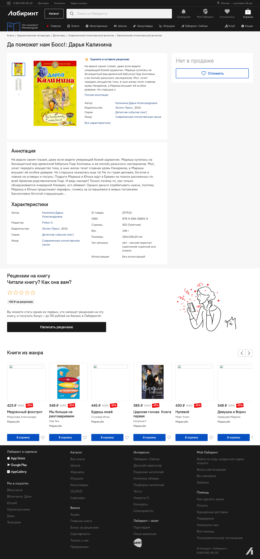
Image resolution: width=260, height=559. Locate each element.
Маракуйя (13, 421)
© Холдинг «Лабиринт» (212, 548)
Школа (122, 26)
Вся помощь (205, 531)
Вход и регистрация (211, 470)
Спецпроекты (143, 511)
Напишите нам (207, 525)
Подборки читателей (149, 485)
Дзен (11, 516)
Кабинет (203, 482)
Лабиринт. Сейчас (196, 26)
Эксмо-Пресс (124, 107)
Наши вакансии (145, 534)
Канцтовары (145, 26)
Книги (75, 26)
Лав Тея (54, 421)
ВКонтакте (14, 490)
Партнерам (142, 527)
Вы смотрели (206, 476)
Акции (249, 26)
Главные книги (81, 521)
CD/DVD (76, 491)
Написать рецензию (56, 327)
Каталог (54, 13)
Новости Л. (142, 498)
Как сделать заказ (210, 499)
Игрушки (169, 26)
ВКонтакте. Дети (19, 496)
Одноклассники (18, 509)
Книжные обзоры (146, 478)
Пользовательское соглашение (220, 538)
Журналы (77, 472)
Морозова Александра (21, 417)
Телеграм (14, 522)
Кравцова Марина (229, 417)
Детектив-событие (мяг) (131, 112)
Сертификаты (80, 534)
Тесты (138, 491)
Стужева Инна (100, 417)
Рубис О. (47, 222)
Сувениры (77, 498)
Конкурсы (141, 504)
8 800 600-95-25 (207, 552)
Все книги (77, 459)
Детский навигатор (148, 465)
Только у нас (79, 540)
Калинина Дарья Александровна (136, 103)
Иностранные (98, 26)
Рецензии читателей (149, 472)
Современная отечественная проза (138, 116)
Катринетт (140, 421)
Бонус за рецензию (84, 527)
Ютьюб (12, 503)
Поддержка (205, 518)
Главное (56, 26)
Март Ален (182, 417)
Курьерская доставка (212, 512)
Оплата (202, 505)
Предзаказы (79, 547)
